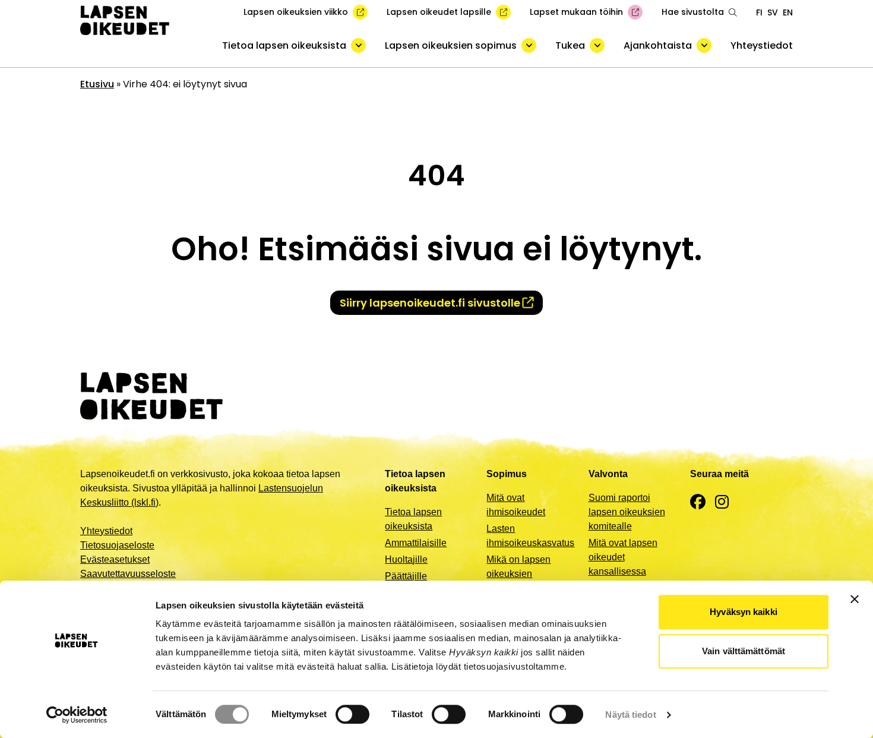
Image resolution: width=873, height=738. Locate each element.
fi (759, 12)
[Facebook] (698, 502)
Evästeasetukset (115, 559)
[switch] (352, 714)
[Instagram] (722, 502)
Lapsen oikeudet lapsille (439, 12)
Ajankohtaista (658, 45)
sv (772, 12)
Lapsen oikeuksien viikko (295, 12)
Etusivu (97, 84)
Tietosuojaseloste (117, 545)
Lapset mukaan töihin (576, 12)
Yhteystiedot (761, 45)
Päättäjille (406, 576)
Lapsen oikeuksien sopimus (451, 45)
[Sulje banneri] (854, 599)
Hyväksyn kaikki (743, 612)
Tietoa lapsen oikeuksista (284, 45)
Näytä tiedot (630, 714)
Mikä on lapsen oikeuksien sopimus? (518, 573)
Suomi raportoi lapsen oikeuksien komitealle (627, 512)
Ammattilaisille (416, 543)
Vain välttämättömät (743, 651)
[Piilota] (358, 45)
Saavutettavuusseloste (128, 574)
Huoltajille (406, 559)
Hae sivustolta (693, 12)
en (788, 12)
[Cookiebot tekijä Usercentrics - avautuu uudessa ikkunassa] (77, 715)
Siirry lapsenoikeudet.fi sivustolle (430, 302)
